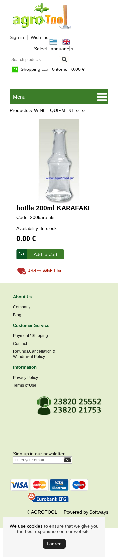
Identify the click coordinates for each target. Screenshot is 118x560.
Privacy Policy (25, 377)
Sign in (17, 37)
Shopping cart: (53, 69)
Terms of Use (24, 385)
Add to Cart (45, 254)
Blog (17, 315)
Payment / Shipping (30, 336)
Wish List (40, 37)
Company (21, 307)
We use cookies (26, 526)
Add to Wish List (44, 270)
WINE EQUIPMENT (54, 110)
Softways (98, 512)
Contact (20, 343)
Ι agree (54, 543)
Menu (19, 97)
